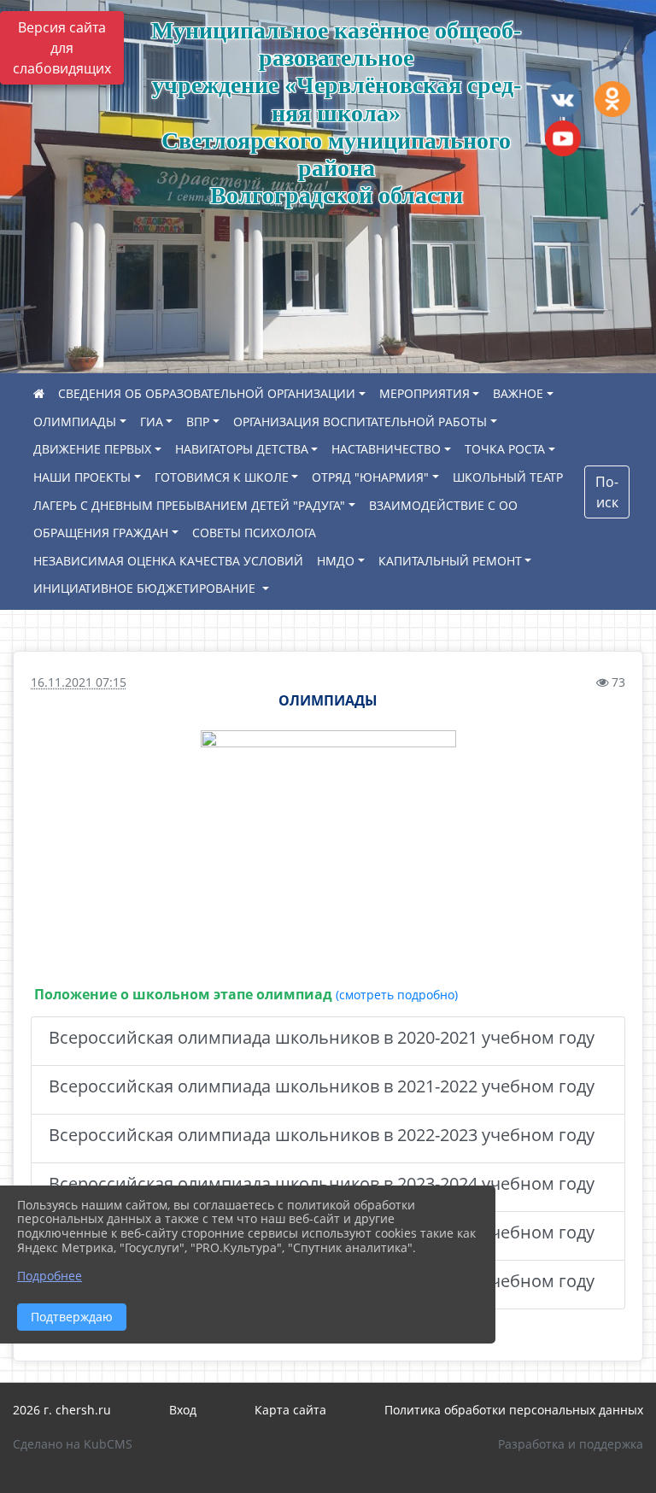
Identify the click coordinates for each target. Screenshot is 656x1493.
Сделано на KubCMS (72, 1444)
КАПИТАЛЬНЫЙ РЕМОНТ (450, 561)
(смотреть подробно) (397, 995)
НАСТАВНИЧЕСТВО (386, 449)
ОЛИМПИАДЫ (74, 421)
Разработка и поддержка (570, 1444)
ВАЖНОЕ (518, 393)
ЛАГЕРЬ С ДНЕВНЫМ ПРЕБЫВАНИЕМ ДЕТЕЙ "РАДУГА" (189, 505)
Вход (182, 1410)
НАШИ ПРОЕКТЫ (82, 477)
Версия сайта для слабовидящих (62, 48)
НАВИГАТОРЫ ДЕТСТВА (241, 449)
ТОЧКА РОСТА (505, 449)
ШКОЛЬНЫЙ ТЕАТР (508, 477)
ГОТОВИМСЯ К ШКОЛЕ (222, 477)
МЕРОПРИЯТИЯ (424, 393)
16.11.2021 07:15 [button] (78, 682)
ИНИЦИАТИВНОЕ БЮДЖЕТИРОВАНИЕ (146, 588)
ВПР (197, 421)
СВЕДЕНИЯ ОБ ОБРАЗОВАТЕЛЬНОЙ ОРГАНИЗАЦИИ (206, 393)
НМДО (335, 561)
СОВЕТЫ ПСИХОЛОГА (254, 532)
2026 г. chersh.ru (62, 1410)
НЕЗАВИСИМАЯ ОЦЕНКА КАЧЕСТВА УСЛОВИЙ (168, 561)
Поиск (606, 492)
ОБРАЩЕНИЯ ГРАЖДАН (100, 532)
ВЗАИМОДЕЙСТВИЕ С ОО (443, 505)
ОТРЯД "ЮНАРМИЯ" (370, 477)
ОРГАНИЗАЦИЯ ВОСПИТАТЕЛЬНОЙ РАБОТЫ (360, 421)
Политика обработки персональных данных (513, 1410)
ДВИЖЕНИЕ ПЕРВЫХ (92, 449)
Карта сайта (290, 1410)
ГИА (151, 421)
